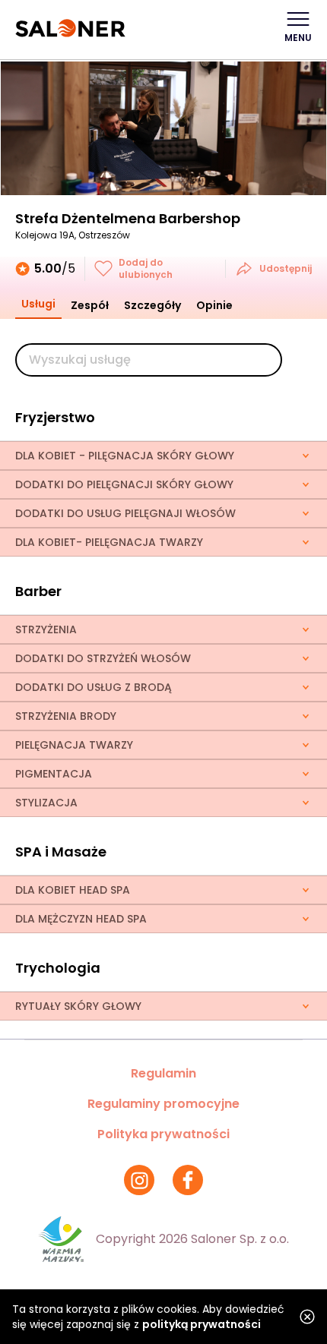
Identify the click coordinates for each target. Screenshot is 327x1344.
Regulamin (163, 1073)
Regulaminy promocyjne (163, 1103)
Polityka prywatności (163, 1134)
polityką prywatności (201, 1324)
